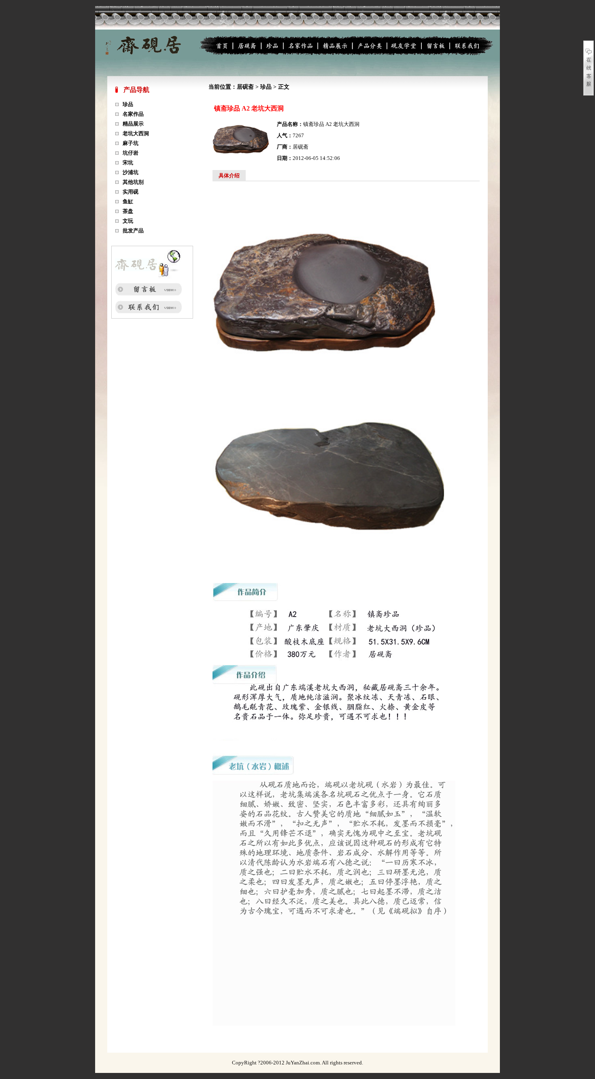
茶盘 (128, 211)
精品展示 (133, 124)
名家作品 (133, 114)
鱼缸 (128, 201)
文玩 (128, 221)
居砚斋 (245, 87)
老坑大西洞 (136, 133)
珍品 (128, 104)
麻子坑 (130, 143)
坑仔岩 (130, 153)
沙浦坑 (130, 172)
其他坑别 (133, 182)
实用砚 (130, 192)
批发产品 (133, 231)
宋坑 (128, 163)
